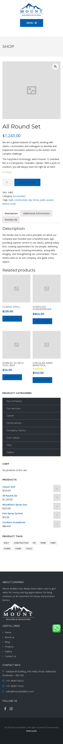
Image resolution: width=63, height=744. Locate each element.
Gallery (10, 452)
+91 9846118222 (15, 680)
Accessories (19, 196)
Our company (14, 401)
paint (43, 199)
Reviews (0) (11, 219)
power (50, 199)
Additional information (36, 213)
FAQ (8, 445)
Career (10, 415)
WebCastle (31, 730)
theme (5, 203)
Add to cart (27, 182)
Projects (9, 646)
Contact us (10, 656)
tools (13, 203)
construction (20, 199)
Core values (13, 437)
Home (8, 632)
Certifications (13, 423)
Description (11, 213)
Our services (13, 408)
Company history (16, 430)
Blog (7, 641)
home (36, 199)
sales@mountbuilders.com (20, 691)
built (11, 199)
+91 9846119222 (15, 686)
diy (30, 199)
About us (9, 637)
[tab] (11, 213)
